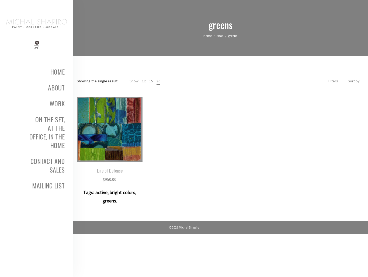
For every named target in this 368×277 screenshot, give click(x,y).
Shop (220, 36)
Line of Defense (110, 170)
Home (207, 36)
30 (158, 81)
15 (151, 81)
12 (144, 81)
